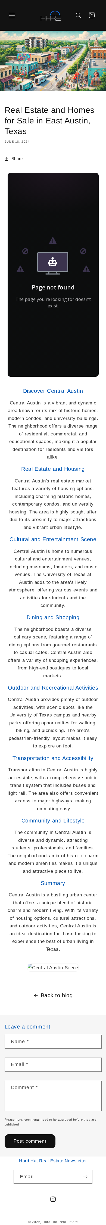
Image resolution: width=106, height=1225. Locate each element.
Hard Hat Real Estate (60, 1222)
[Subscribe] (85, 1177)
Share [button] (17, 158)
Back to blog (57, 995)
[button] (11, 15)
